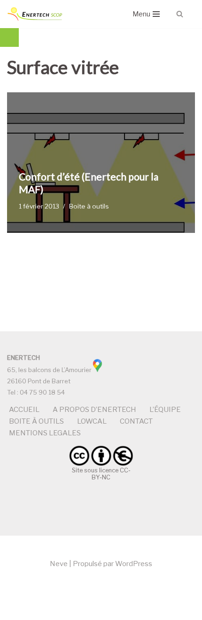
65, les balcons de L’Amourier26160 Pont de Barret (49, 369)
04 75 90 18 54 (42, 392)
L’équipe (165, 409)
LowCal (92, 421)
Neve (59, 564)
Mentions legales (45, 433)
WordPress (133, 564)
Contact (136, 421)
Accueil (24, 409)
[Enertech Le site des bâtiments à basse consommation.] (35, 14)
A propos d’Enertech (94, 409)
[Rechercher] (179, 13)
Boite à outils (89, 206)
